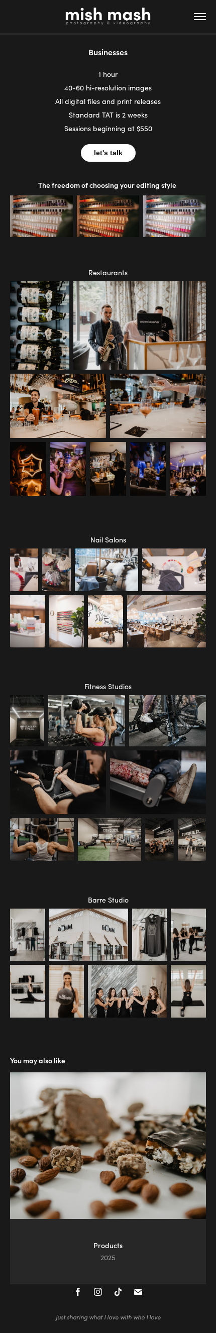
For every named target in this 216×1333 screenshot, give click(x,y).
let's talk (108, 153)
